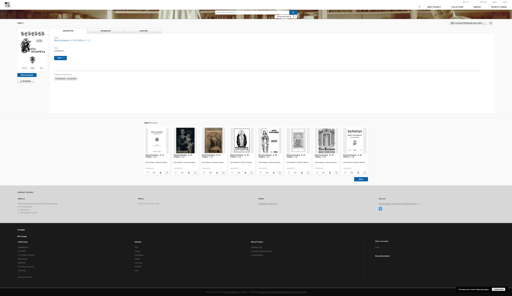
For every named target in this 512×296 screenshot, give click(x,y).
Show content (27, 75)
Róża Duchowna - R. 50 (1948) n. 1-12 (267, 156)
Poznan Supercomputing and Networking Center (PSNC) (282, 292)
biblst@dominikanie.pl (267, 204)
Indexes (477, 7)
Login (504, 2)
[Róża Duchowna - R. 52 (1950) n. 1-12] (185, 140)
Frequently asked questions (262, 251)
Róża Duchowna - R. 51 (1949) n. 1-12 (211, 156)
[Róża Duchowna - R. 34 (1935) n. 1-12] (326, 140)
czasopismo (59, 51)
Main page (22, 236)
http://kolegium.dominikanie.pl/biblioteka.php (398, 204)
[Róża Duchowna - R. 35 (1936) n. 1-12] (298, 140)
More (361, 179)
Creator (138, 251)
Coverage (138, 263)
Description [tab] (68, 31)
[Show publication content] (160, 172)
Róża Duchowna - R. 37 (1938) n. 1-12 (154, 156)
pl (468, 2)
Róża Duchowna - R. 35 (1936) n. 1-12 (296, 156)
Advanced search (284, 16)
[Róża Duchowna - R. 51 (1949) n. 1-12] (213, 140)
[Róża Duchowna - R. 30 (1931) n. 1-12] (355, 140)
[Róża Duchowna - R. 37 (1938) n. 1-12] (157, 140)
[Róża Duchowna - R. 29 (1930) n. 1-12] (33, 50)
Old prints (22, 270)
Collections (457, 7)
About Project (434, 7)
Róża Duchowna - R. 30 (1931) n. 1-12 (352, 156)
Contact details (257, 255)
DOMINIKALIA (23, 247)
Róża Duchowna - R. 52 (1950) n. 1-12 (183, 156)
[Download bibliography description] (154, 172)
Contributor (139, 255)
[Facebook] (380, 209)
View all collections (25, 277)
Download (26, 81)
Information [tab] (106, 31)
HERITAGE (21, 263)
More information (483, 289)
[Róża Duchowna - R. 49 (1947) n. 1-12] (242, 140)
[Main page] (419, 7)
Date (136, 270)
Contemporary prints (26, 267)
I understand (498, 289)
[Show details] (166, 172)
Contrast (483, 2)
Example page (256, 247)
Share (494, 2)
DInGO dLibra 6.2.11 (232, 292)
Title (136, 247)
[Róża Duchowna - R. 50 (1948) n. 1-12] (270, 140)
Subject (137, 259)
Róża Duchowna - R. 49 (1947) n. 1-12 (239, 156)
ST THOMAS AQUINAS (26, 255)
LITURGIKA (22, 251)
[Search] (293, 12)
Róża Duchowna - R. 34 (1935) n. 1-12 (324, 156)
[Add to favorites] (491, 23)
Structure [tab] (143, 31)
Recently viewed (499, 7)
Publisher (138, 267)
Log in (377, 247)
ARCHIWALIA (23, 259)
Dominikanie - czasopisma (65, 78)
